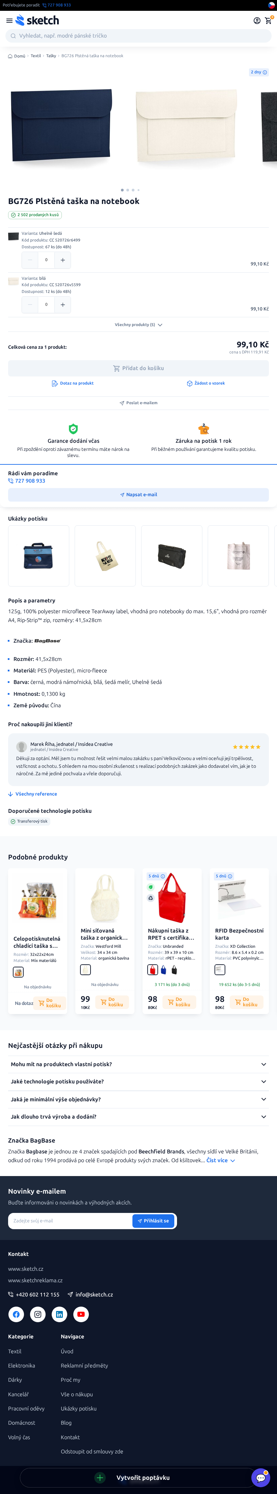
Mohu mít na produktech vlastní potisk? (61, 1064)
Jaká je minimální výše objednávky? (56, 1099)
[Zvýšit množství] (62, 260)
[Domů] (37, 20)
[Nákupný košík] (268, 20)
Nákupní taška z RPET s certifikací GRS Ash (170, 937)
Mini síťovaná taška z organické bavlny (103, 937)
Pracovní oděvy (26, 1408)
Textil (36, 56)
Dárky (15, 1380)
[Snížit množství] (30, 260)
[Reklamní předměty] (9, 21)
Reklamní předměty (84, 1365)
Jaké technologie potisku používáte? (57, 1081)
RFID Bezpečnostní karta (239, 934)
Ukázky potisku (79, 1408)
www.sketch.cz (25, 1269)
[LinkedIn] (59, 1314)
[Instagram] (38, 1314)
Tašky (51, 56)
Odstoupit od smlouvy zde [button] (92, 1451)
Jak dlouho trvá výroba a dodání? (53, 1116)
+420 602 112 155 (37, 1295)
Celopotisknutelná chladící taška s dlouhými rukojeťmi (37, 949)
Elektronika (21, 1365)
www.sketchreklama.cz (35, 1280)
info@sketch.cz (94, 1295)
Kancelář (18, 1394)
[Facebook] (16, 1314)
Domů (19, 56)
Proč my (70, 1380)
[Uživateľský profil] (257, 20)
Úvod (67, 1351)
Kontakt (70, 1437)
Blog (66, 1423)
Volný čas (19, 1437)
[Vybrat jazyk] (271, 5)
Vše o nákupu (77, 1394)
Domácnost (21, 1423)
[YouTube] (81, 1314)
